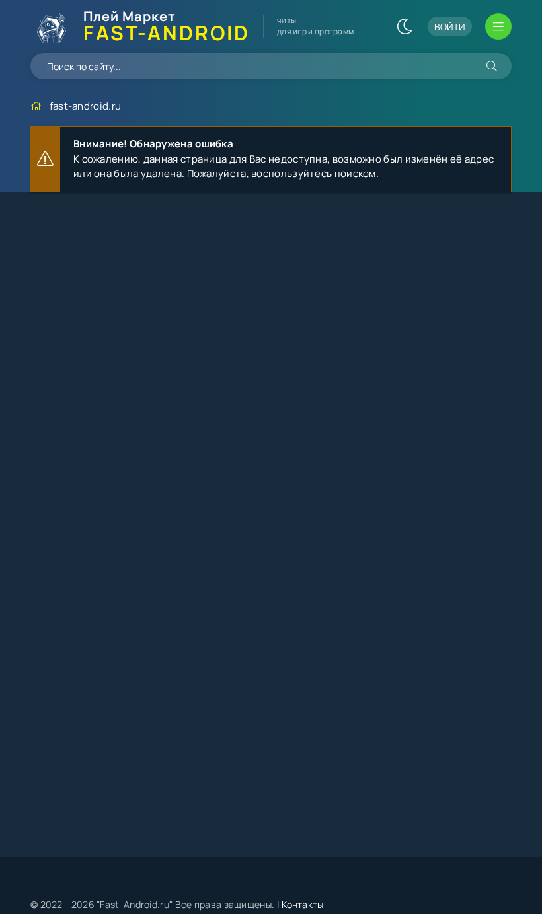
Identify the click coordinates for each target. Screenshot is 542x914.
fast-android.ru (86, 106)
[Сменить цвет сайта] (404, 26)
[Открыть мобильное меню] (498, 26)
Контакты (302, 904)
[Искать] (492, 66)
